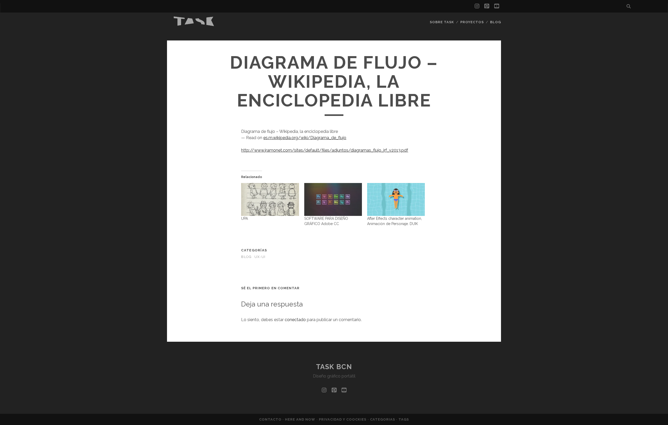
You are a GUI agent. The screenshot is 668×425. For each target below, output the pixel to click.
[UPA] (270, 199)
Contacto (271, 419)
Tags (403, 419)
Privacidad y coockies (343, 419)
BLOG (246, 257)
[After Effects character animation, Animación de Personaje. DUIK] (396, 199)
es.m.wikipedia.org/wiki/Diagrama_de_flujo (304, 137)
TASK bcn (334, 367)
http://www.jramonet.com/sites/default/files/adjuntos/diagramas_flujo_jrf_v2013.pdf (324, 150)
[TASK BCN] (194, 25)
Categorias (383, 419)
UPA (244, 218)
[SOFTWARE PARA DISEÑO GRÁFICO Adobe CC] (333, 199)
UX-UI (259, 257)
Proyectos (472, 22)
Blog (495, 22)
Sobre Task (442, 22)
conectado (295, 319)
